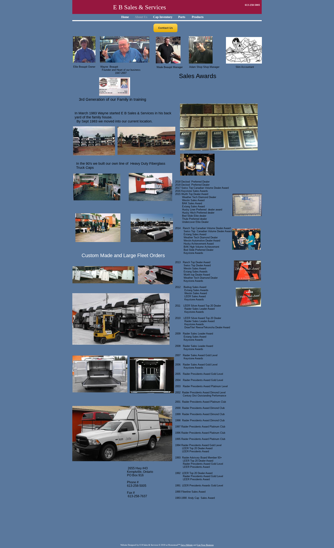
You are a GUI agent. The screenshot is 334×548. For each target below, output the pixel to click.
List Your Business (205, 545)
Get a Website (187, 545)
